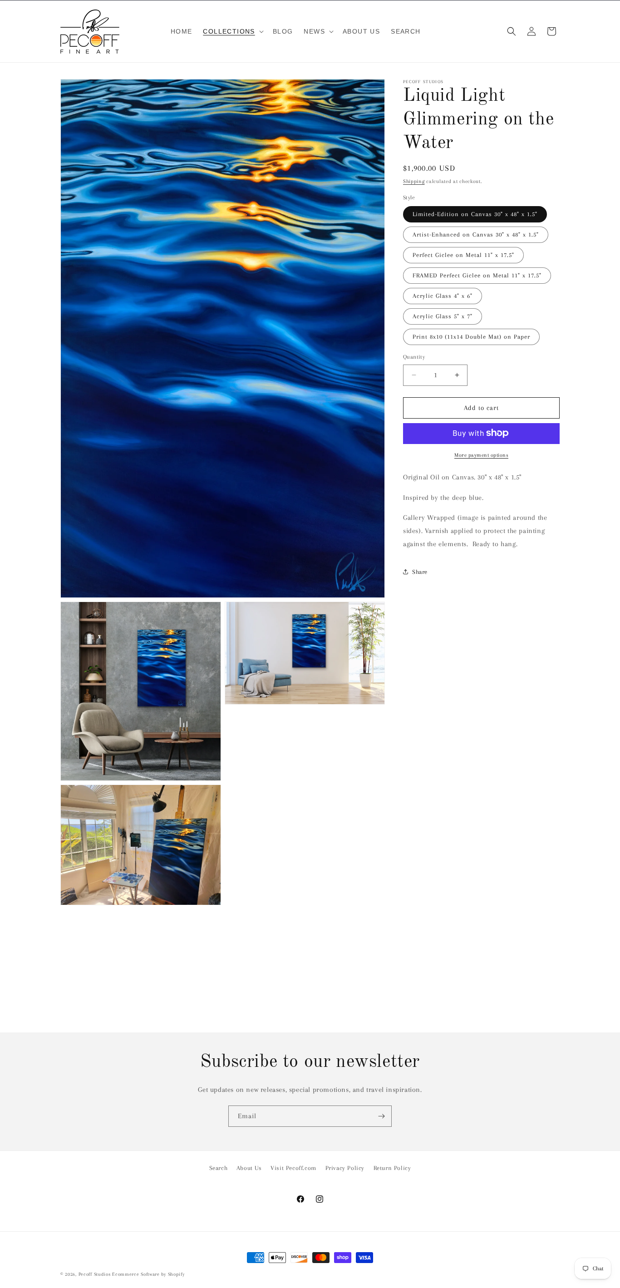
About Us (249, 1168)
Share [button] (420, 571)
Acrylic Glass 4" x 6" (442, 295)
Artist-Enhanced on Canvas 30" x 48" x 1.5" (476, 234)
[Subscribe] (381, 1116)
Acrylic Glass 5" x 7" (442, 316)
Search (218, 1168)
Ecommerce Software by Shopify (148, 1274)
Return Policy (392, 1168)
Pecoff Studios (95, 1274)
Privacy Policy (344, 1168)
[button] (232, 31)
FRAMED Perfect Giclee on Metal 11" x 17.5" (477, 275)
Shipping (414, 181)
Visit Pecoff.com (293, 1168)
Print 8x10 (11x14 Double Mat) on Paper (471, 336)
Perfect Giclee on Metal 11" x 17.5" (463, 255)
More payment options (481, 455)
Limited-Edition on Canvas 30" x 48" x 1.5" (475, 214)
